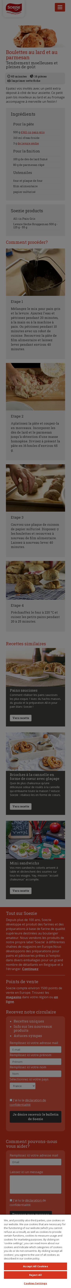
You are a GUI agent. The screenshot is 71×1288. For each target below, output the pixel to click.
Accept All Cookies (35, 1266)
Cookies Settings (35, 1283)
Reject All (35, 1275)
